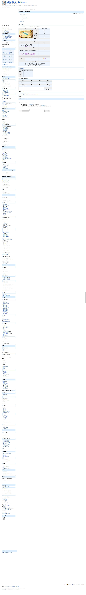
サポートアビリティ (6, 327)
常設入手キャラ (5, 305)
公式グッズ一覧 (5, 472)
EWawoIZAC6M (42, 106)
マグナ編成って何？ (6, 128)
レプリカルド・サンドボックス (7, 238)
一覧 (28, 5)
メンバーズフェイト (5, 226)
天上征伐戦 (4, 214)
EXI (3, 274)
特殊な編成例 (5, 134)
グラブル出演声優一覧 (6, 456)
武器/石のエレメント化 (6, 111)
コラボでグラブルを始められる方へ (7, 68)
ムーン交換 (4, 419)
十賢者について (5, 311)
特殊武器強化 (4, 371)
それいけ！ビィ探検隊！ (6, 400)
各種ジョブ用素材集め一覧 (6, 295)
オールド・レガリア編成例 (6, 132)
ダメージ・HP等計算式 (6, 165)
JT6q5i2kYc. (31, 104)
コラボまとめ (4, 454)
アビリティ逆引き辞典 (6, 326)
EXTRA (9, 193)
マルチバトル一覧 (5, 181)
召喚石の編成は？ (5, 129)
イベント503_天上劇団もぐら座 (7, 509)
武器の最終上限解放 (5, 366)
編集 (6, 5)
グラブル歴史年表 (5, 459)
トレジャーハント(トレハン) (6, 151)
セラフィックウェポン (6, 374)
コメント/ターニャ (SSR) (6, 505)
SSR (3, 313)
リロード (23, 5)
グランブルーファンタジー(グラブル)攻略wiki (10, 586)
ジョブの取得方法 (5, 277)
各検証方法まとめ (5, 168)
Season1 (4, 446)
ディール (4, 152)
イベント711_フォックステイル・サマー (8, 508)
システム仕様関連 (5, 166)
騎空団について (5, 394)
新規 (26, 5)
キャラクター (5, 55)
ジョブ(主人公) (5, 53)
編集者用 (5, 64)
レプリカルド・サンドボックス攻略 (7, 239)
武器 (9, 3)
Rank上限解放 (5, 207)
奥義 (3, 328)
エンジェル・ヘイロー (6, 117)
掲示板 (5, 50)
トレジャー (4, 408)
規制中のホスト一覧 (6, 78)
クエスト (10, 59)
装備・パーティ (5, 52)
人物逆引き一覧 (5, 499)
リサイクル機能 (5, 112)
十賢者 (6, 263)
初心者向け (10, 50)
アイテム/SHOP (5, 59)
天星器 (4, 373)
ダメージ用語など (4, 156)
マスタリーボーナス (6, 333)
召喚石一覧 (4, 382)
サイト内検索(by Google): (5, 44)
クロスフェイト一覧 (6, 307)
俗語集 (3, 467)
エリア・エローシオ (6, 242)
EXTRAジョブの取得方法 (6, 279)
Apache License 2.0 (17, 589)
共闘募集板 (4, 101)
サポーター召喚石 (5, 383)
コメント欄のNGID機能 (7, 37)
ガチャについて (5, 29)
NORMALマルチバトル (6, 182)
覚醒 (3, 334)
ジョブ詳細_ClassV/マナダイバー (7, 507)
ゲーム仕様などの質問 (6, 83)
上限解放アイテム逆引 (6, 303)
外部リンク (4, 62)
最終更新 (32, 5)
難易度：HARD (5, 235)
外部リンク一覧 (5, 471)
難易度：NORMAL (5, 234)
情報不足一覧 (5, 32)
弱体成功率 (4, 167)
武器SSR (20, 9)
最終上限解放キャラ (6, 302)
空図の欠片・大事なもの (6, 411)
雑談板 (4, 81)
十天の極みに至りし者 (6, 209)
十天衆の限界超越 (5, 310)
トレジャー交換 (5, 416)
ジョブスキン (4, 294)
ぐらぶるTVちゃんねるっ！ (6, 440)
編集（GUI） (9, 5)
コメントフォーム (22, 21)
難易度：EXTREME (6, 236)
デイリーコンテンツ (4, 115)
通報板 (4, 105)
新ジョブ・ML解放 (5, 208)
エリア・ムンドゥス (6, 253)
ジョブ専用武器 (5, 372)
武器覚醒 (4, 368)
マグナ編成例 (5, 130)
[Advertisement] (9, 16)
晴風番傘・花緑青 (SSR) (23, 14)
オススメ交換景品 (5, 427)
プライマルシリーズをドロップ (7, 211)
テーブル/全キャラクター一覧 (7, 501)
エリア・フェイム (6, 243)
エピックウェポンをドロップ (7, 212)
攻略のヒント (11, 52)
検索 (30, 5)
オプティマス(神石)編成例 (6, 133)
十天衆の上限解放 (5, 309)
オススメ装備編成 (5, 127)
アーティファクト (5, 335)
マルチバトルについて (6, 180)
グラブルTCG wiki (17, 586)
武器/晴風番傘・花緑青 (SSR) (17, 2)
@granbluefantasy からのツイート (7, 552)
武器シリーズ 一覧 (5, 350)
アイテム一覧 (4, 407)
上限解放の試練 (5, 116)
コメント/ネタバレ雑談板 (6, 486)
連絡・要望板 (5, 104)
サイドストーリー (5, 224)
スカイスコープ (5, 399)
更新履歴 (9, 29)
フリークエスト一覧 (6, 205)
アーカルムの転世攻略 (6, 232)
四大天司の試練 (5, 223)
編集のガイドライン (6, 35)
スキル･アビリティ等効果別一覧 (7, 158)
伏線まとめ (4, 455)
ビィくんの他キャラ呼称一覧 (6, 468)
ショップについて (5, 415)
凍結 (12, 5)
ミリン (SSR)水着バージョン (24, 93)
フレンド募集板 (5, 90)
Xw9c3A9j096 (42, 105)
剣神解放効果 (21, 68)
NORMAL (4, 193)
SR (5, 313)
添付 (20, 5)
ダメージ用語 (4, 159)
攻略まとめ (3, 110)
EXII (5, 274)
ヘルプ (35, 5)
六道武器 (4, 375)
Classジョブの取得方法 (6, 278)
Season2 (7, 446)
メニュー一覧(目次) (6, 31)
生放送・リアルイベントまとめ (7, 453)
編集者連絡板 (5, 106)
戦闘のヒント (11, 53)
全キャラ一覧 (4, 304)
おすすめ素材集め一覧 (6, 412)
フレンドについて (5, 395)
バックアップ (17, 5)
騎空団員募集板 (5, 91)
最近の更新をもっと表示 (6, 513)
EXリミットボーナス (6, 331)
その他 (9, 319)
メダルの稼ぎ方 (5, 428)
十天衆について (5, 308)
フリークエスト (5, 204)
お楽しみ (10, 62)
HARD (7, 193)
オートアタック (5, 154)
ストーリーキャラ (5, 306)
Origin (4, 273)
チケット (4, 410)
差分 (14, 5)
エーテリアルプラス (6, 332)
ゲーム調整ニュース (6, 30)
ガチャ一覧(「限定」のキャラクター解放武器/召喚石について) (29, 94)
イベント (10, 55)
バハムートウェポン (6, 376)
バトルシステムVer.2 (5, 155)
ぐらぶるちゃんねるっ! (6, 441)
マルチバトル (11, 56)
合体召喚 (4, 384)
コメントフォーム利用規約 (7, 36)
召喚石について (5, 381)
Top (7, 3)
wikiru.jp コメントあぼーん (4, 589)
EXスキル (4, 367)
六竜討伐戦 (4, 213)
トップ (3, 5)
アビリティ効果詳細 (5, 157)
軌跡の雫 (4, 418)
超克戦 (4, 215)
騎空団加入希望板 (6, 92)
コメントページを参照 (31, 102)
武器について (4, 349)
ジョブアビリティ (5, 282)
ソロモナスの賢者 (5, 254)
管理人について (5, 38)
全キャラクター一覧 (5, 502)
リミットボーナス (5, 330)
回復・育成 (4, 409)
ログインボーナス (5, 398)
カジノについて (5, 426)
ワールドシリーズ (6, 262)
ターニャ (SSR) (5, 500)
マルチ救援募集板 (6, 95)
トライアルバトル (5, 153)
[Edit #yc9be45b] (27, 78)
